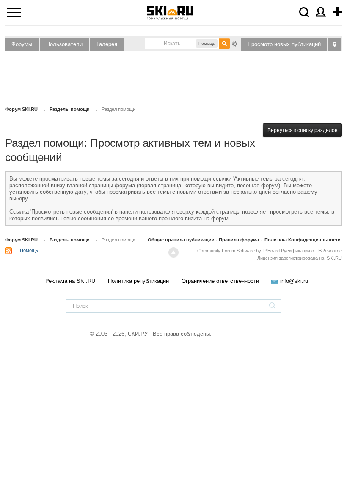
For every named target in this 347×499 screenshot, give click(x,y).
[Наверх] (173, 252)
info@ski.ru (294, 281)
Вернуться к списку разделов (302, 130)
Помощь (29, 250)
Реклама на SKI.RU (70, 281)
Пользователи (64, 44)
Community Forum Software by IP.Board (238, 250)
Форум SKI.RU (21, 239)
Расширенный (234, 43)
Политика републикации (138, 281)
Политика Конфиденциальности (302, 239)
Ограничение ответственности (220, 281)
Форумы (21, 44)
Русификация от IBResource (311, 250)
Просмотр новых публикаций (284, 44)
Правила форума (239, 239)
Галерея (106, 44)
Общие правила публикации (181, 239)
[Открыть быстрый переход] (334, 44)
